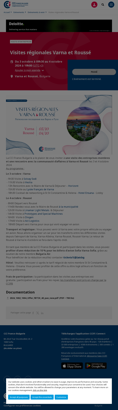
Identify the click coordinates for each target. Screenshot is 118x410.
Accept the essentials (42, 397)
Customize (61, 397)
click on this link (40, 390)
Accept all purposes (19, 397)
